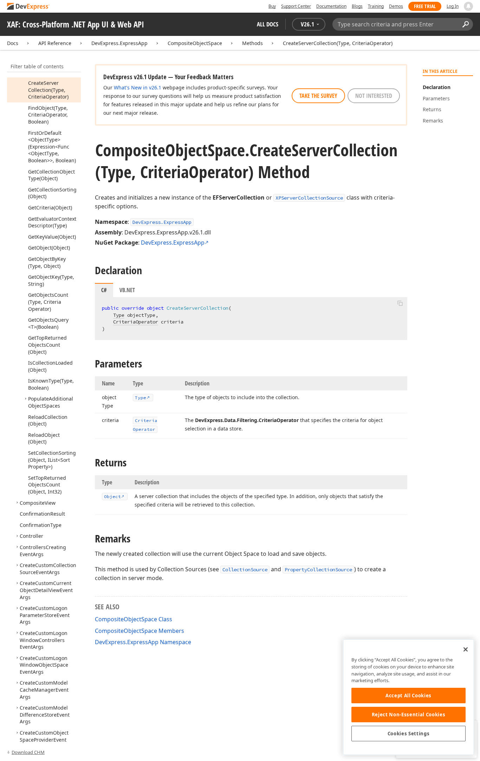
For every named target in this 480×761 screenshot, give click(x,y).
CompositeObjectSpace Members (139, 631)
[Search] (465, 24)
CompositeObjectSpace (195, 43)
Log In (453, 6)
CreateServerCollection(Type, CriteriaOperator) (338, 43)
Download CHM (28, 752)
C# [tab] (104, 290)
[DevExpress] (28, 7)
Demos (396, 6)
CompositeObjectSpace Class (133, 619)
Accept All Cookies (408, 695)
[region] (408, 697)
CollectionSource (244, 569)
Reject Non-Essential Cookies (408, 714)
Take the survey (318, 96)
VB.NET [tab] (127, 290)
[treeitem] (48, 90)
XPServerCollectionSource (309, 198)
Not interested (373, 96)
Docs (12, 43)
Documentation (331, 6)
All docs (267, 24)
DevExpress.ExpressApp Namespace (143, 642)
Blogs (357, 6)
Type (118, 315)
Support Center (296, 6)
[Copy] (399, 303)
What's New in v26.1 (137, 87)
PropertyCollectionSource (318, 569)
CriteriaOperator (135, 322)
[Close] (465, 649)
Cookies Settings (409, 733)
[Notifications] (468, 6)
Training (376, 6)
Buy (272, 6)
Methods (252, 43)
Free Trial (425, 6)
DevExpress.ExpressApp (119, 43)
